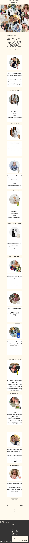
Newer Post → (22, 505)
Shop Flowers (14, 499)
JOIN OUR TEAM (12, 531)
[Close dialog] (27, 536)
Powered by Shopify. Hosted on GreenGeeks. (11, 541)
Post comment (8, 518)
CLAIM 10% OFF (24, 540)
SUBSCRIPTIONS (18, 530)
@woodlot (17, 323)
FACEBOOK (21, 524)
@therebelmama (18, 223)
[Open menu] (1, 2)
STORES (13, 525)
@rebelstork (16, 465)
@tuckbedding (16, 190)
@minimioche (16, 90)
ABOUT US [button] (13, 522)
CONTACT (17, 523)
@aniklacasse (16, 393)
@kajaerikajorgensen (15, 53)
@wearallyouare (15, 123)
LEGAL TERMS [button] (25, 522)
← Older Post (7, 505)
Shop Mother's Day (14, 498)
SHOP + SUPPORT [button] (17, 522)
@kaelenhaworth (16, 256)
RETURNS (17, 531)
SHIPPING (17, 529)
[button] (2, 541)
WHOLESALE (13, 533)
